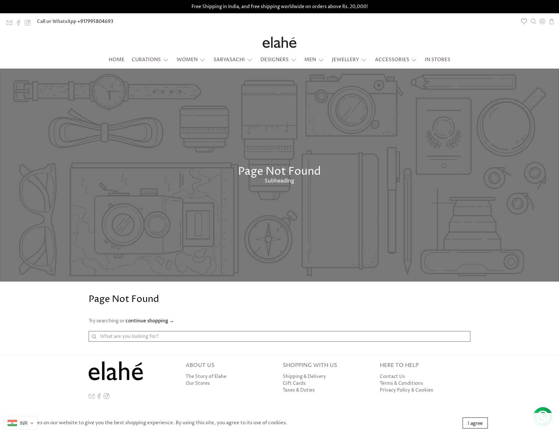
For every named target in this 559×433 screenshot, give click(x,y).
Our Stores (198, 383)
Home (117, 59)
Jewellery (345, 59)
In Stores (437, 59)
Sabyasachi (229, 59)
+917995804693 (95, 21)
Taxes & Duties (299, 390)
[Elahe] (279, 42)
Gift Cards (294, 383)
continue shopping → (150, 320)
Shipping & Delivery (304, 376)
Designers (274, 59)
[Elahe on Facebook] (20, 24)
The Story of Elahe (206, 376)
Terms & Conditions (401, 383)
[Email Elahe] (11, 24)
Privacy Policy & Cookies (406, 390)
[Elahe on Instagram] (29, 24)
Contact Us (392, 376)
